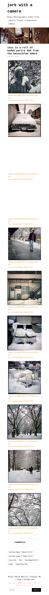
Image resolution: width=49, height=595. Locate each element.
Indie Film (33, 17)
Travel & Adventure (27, 20)
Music (12, 20)
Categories (28, 579)
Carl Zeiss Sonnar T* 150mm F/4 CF (23, 100)
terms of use (21, 585)
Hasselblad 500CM (20, 95)
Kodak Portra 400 (21, 564)
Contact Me (35, 577)
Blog (9, 17)
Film (20, 560)
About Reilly (21, 577)
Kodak (11, 564)
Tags (19, 579)
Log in (30, 585)
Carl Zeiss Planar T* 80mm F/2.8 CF (22, 179)
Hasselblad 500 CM (31, 560)
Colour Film (12, 560)
